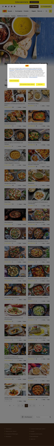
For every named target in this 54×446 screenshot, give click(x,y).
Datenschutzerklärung (33, 77)
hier (36, 76)
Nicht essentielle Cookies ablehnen (27, 84)
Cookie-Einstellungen (14, 80)
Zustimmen (40, 84)
